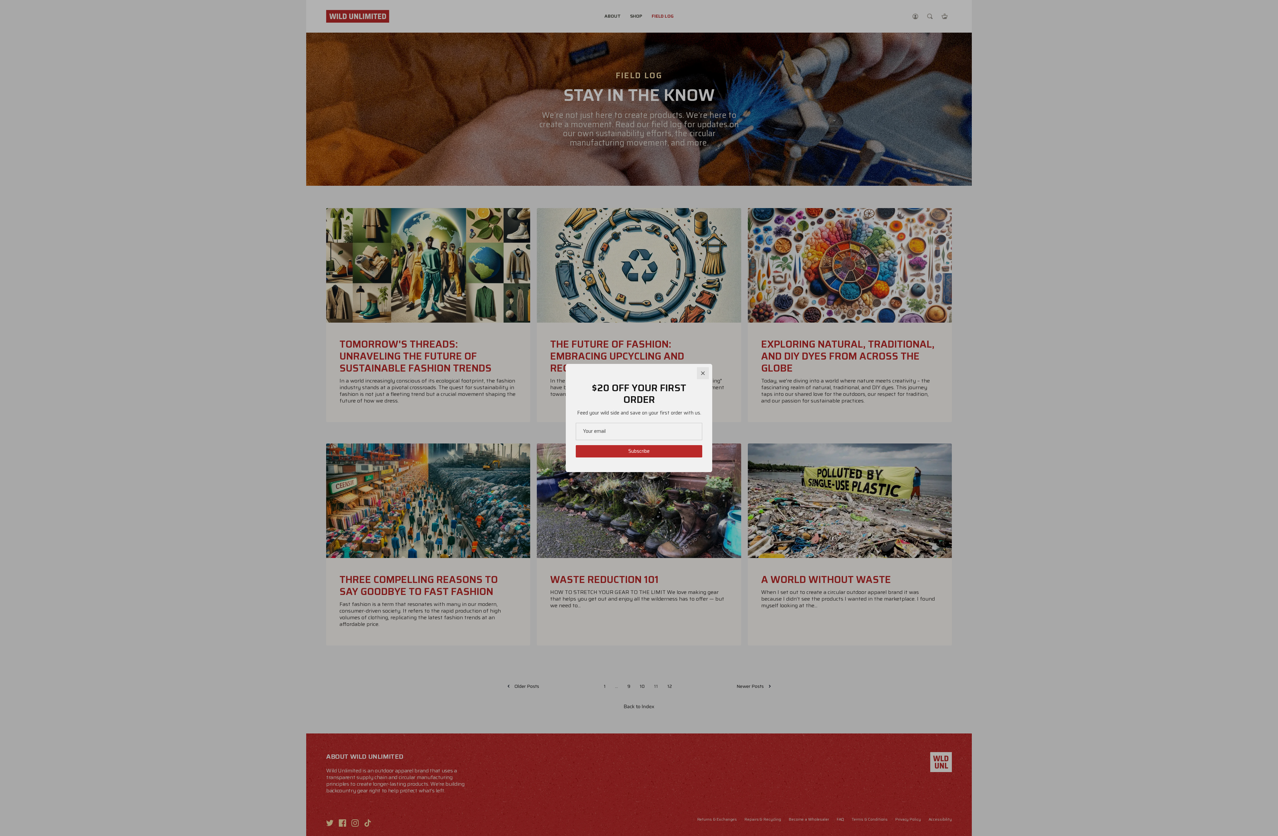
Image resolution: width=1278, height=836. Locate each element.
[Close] (703, 373)
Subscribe (639, 451)
